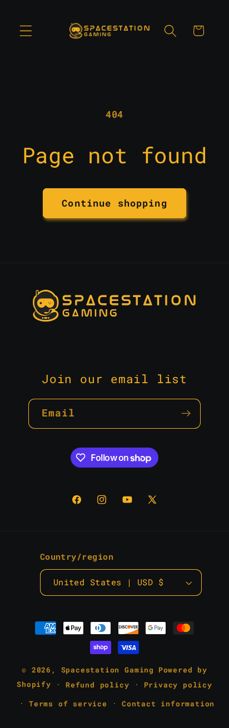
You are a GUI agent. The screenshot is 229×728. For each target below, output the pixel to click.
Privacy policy (178, 684)
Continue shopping (114, 203)
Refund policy (97, 684)
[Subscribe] (186, 414)
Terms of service (68, 703)
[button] (26, 31)
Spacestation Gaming (107, 669)
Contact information (168, 703)
